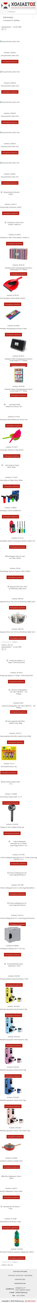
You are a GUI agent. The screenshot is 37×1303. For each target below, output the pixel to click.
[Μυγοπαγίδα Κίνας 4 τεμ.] (9, 752)
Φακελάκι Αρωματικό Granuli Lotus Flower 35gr (15, 1131)
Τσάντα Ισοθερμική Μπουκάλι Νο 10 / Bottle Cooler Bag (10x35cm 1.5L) (18, 858)
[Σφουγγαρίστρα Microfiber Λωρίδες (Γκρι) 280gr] (15, 722)
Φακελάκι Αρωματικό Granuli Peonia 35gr (13, 1070)
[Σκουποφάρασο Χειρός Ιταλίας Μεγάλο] (12, 284)
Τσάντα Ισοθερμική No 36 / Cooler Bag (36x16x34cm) (17, 918)
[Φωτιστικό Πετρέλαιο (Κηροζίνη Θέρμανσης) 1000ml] (16, 1238)
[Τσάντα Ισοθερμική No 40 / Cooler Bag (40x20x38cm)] (17, 874)
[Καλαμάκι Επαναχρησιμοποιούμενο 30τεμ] (13, 314)
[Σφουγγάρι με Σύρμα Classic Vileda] (11, 466)
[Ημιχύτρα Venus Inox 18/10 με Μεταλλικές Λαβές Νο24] (17, 617)
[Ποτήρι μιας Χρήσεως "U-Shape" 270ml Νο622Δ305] (16, 661)
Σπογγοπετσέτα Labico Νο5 (10, 55)
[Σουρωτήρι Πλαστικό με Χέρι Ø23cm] (12, 435)
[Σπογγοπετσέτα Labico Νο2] (10, 132)
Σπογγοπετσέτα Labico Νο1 (10, 177)
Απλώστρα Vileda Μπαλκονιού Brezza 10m (14, 419)
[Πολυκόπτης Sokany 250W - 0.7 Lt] (11, 783)
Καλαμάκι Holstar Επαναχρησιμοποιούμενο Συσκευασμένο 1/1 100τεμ (18, 390)
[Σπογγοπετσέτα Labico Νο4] (10, 72)
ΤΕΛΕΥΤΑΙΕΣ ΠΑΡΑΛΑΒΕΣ (20, 1271)
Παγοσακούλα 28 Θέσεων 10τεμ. (10, 1222)
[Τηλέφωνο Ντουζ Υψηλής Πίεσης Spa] (12, 813)
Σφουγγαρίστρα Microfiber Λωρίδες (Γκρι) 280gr (15, 736)
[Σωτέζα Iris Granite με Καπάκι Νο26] (11, 1147)
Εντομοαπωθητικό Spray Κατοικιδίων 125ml (14, 979)
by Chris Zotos (30, 1301)
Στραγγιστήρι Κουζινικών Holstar (10, 207)
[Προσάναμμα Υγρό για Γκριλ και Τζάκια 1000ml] (15, 557)
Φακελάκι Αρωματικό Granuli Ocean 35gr (13, 1100)
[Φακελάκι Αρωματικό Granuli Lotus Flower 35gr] (15, 1117)
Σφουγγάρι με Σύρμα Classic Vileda (11, 480)
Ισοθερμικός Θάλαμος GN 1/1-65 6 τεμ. (12, 948)
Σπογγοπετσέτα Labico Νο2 (10, 146)
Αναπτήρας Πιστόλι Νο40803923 (10, 510)
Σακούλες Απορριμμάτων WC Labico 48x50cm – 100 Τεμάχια (18, 706)
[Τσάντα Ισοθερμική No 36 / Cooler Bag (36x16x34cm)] (17, 904)
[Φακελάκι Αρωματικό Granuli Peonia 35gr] (13, 1056)
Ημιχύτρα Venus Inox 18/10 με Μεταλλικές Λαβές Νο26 (17, 602)
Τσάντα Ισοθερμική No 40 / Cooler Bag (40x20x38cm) (17, 888)
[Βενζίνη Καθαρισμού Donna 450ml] (11, 1177)
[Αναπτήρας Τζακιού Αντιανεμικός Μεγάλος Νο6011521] (18, 526)
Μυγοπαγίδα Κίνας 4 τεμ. (9, 766)
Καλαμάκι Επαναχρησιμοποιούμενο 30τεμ (13, 328)
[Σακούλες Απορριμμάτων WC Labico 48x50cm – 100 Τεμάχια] (18, 692)
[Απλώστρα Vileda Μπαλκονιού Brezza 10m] (14, 406)
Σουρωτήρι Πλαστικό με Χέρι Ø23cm (11, 450)
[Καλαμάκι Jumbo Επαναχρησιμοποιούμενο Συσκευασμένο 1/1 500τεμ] (18, 253)
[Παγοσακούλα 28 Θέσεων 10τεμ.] (10, 1208)
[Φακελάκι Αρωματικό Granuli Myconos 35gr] (13, 1026)
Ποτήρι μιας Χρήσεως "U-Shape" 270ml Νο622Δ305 (16, 675)
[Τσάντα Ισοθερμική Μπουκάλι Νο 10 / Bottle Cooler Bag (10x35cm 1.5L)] (18, 844)
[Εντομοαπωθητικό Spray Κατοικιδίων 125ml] (14, 965)
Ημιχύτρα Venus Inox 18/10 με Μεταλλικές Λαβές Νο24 (17, 632)
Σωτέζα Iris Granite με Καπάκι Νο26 (11, 1161)
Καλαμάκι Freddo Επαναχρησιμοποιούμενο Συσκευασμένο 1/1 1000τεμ (18, 359)
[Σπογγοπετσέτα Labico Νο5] (10, 41)
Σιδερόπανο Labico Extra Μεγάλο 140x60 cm (14, 237)
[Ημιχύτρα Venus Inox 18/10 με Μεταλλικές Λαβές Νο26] (17, 588)
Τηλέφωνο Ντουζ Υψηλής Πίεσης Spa (12, 827)
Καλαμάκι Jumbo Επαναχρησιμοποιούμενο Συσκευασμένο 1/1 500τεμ (18, 268)
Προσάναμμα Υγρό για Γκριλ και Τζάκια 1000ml (15, 571)
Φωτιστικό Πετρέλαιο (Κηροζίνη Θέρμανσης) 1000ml (17, 1252)
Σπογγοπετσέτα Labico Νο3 (10, 116)
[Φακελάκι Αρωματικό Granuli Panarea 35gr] (13, 995)
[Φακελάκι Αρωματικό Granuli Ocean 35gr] (12, 1086)
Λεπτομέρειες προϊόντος (9, 61)
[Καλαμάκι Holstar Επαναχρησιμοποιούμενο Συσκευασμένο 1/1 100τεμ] (18, 375)
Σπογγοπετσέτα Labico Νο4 (10, 86)
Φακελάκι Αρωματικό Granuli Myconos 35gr (14, 1039)
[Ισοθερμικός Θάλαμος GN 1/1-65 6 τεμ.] (12, 935)
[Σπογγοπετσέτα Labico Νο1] (10, 163)
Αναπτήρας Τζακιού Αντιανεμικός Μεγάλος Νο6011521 (17, 541)
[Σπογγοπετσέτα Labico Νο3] (10, 102)
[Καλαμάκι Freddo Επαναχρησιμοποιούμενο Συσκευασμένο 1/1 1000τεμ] (18, 344)
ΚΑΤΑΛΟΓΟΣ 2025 (20, 1279)
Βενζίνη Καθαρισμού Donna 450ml (11, 1191)
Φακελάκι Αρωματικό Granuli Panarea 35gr (13, 1009)
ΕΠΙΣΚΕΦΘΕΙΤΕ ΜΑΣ (20, 1283)
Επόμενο (15, 642)
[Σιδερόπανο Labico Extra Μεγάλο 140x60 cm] (14, 224)
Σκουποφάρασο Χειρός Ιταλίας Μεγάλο (12, 298)
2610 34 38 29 (28, 1275)
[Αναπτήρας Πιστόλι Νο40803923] (10, 496)
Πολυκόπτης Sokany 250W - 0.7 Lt (11, 797)
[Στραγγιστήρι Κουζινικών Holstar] (11, 193)
